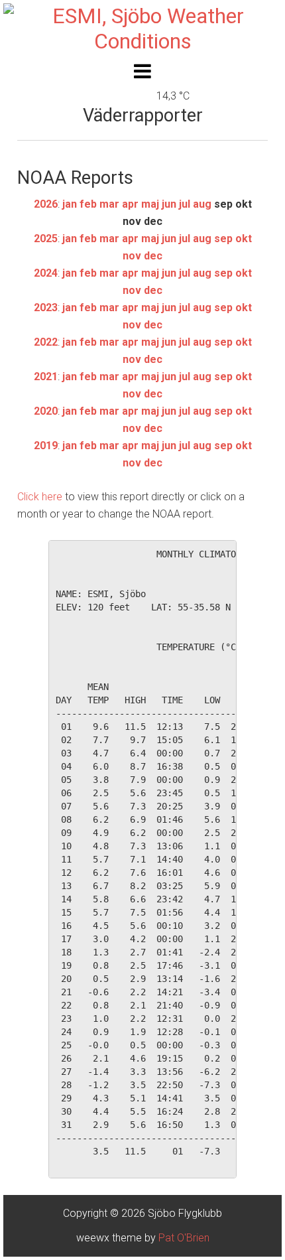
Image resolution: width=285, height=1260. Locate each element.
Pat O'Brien (183, 1237)
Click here (39, 496)
